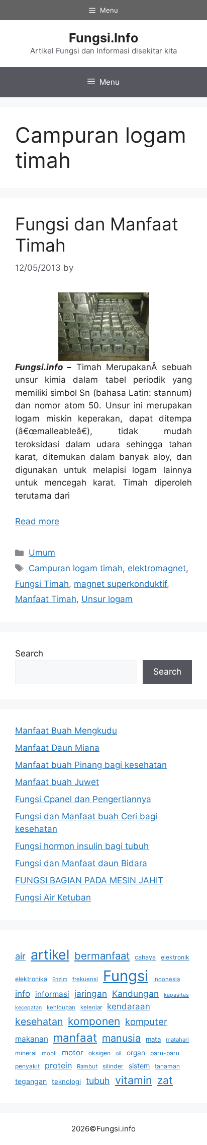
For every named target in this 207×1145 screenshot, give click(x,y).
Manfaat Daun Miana (57, 748)
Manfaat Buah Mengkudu (66, 731)
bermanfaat (102, 955)
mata (153, 1039)
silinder (113, 1066)
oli (119, 1053)
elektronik (175, 957)
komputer (146, 1021)
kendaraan (128, 1006)
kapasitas (176, 995)
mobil (49, 1053)
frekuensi (85, 979)
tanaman (167, 1066)
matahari (177, 1039)
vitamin (133, 1080)
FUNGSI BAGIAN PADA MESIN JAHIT (89, 880)
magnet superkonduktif (120, 584)
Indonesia (166, 979)
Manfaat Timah (45, 599)
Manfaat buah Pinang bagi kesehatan (91, 765)
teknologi (66, 1081)
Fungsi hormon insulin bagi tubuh (82, 846)
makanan (31, 1039)
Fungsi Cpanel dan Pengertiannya (83, 799)
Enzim (59, 979)
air (20, 955)
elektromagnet (157, 568)
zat (165, 1080)
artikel (50, 954)
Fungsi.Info (103, 37)
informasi (52, 994)
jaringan (90, 993)
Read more (37, 521)
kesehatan (39, 1021)
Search (29, 653)
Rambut (87, 1066)
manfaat (75, 1037)
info (22, 993)
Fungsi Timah (42, 584)
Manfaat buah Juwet (57, 782)
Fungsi (125, 976)
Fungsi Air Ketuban (53, 897)
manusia (121, 1038)
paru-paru (164, 1053)
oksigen (99, 1053)
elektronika (31, 979)
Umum (42, 553)
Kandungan (135, 993)
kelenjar (91, 1007)
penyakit (27, 1066)
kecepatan (28, 1007)
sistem (139, 1065)
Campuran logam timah (76, 568)
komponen (94, 1021)
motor (72, 1052)
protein (58, 1065)
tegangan (31, 1081)
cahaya (145, 957)
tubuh (98, 1080)
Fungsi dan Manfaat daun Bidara (81, 863)
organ (136, 1053)
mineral (26, 1053)
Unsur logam (107, 599)
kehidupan (61, 1007)
